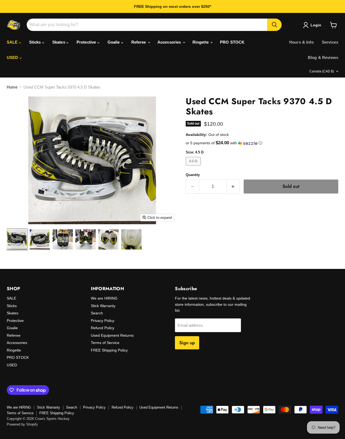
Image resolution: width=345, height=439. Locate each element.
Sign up (187, 342)
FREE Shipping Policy (109, 350)
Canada (321, 71)
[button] (262, 143)
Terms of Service (105, 342)
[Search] (274, 25)
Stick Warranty (103, 306)
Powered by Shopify (22, 424)
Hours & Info (301, 42)
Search (97, 313)
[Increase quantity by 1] (233, 186)
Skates (59, 42)
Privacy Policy (102, 320)
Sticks (35, 42)
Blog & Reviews (323, 57)
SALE (13, 42)
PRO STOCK (232, 42)
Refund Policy (102, 328)
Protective (87, 42)
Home (12, 87)
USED (13, 57)
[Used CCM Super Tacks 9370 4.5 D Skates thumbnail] (16, 239)
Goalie (114, 42)
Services (330, 42)
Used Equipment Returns (112, 335)
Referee (139, 42)
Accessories (169, 42)
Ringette (201, 42)
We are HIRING (104, 298)
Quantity (193, 175)
